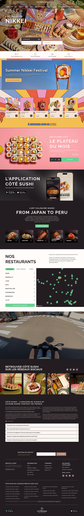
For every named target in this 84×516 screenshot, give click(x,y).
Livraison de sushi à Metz (49, 490)
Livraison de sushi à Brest (11, 496)
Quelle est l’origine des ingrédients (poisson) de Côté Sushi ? (22, 436)
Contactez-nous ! (10, 469)
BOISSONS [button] (76, 6)
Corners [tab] (31, 269)
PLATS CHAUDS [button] (55, 7)
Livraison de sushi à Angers (12, 489)
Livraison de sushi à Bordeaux (12, 493)
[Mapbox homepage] (39, 306)
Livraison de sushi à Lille (30, 493)
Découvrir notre (11, 28)
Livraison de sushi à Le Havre (31, 491)
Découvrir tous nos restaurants (20, 305)
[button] (60, 273)
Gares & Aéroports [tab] (21, 269)
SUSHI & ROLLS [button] (26, 7)
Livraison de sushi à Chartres (12, 498)
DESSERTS (71, 6)
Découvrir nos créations (42, 226)
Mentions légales (31, 467)
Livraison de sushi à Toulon (68, 495)
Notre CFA (47, 470)
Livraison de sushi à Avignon (12, 491)
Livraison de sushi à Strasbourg (69, 493)
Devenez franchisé (67, 469)
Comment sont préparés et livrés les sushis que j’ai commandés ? (23, 432)
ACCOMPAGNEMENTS (62, 6)
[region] (60, 287)
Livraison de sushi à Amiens (12, 486)
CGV (28, 465)
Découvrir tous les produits (13, 80)
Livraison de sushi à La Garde (31, 489)
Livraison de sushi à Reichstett (50, 495)
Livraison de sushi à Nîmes (49, 493)
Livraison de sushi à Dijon (30, 486)
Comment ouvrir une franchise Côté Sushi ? (18, 425)
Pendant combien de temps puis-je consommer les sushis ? (22, 440)
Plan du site (30, 474)
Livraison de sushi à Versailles (69, 497)
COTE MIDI (15, 7)
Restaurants (48, 465)
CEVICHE (43, 6)
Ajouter (70, 159)
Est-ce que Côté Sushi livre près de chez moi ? (18, 429)
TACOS (31, 6)
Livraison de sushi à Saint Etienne (70, 490)
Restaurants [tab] (10, 269)
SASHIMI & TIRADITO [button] (37, 7)
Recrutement (65, 467)
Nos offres (30, 472)
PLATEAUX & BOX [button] (21, 7)
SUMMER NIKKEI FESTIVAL (9, 7)
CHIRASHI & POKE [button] (48, 7)
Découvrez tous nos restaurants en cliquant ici (49, 501)
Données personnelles (33, 470)
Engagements (48, 467)
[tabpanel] (20, 286)
